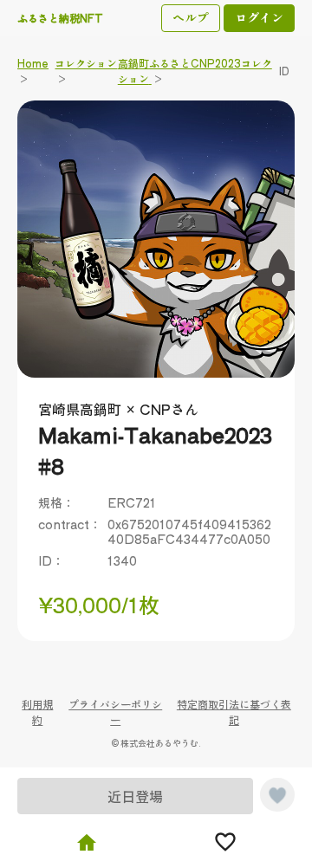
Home (87, 842)
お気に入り (225, 842)
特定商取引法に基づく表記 (234, 711)
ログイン (259, 17)
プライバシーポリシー (115, 711)
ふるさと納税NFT (60, 17)
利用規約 (37, 711)
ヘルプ (190, 17)
